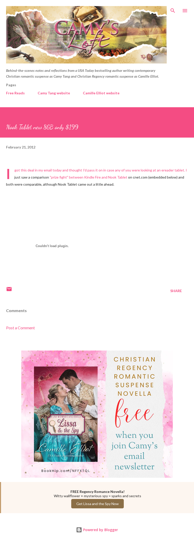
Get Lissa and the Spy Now (97, 504)
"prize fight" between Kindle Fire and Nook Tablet (88, 177)
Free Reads (15, 93)
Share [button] (176, 291)
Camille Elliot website (101, 93)
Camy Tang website (54, 93)
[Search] (173, 9)
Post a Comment (20, 327)
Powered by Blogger (100, 529)
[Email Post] (9, 291)
